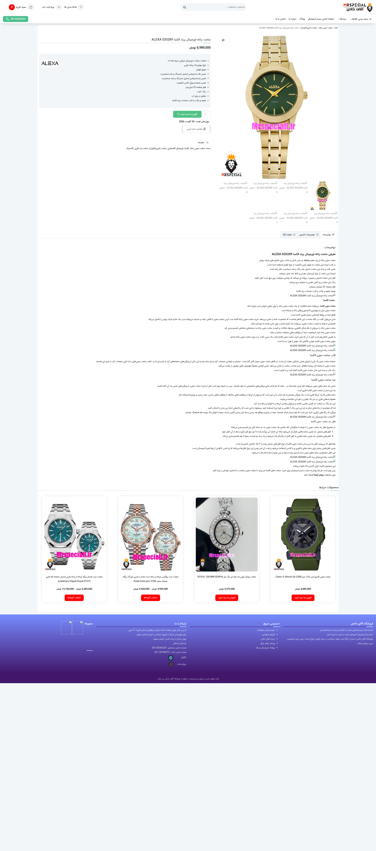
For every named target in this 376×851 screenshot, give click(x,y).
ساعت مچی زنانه (325, 28)
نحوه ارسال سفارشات (266, 630)
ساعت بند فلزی (141, 148)
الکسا (186, 148)
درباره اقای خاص (268, 639)
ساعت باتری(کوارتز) (309, 28)
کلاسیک (129, 148)
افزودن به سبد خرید (189, 114)
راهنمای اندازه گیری (195, 129)
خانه (336, 28)
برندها (343, 19)
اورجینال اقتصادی (175, 148)
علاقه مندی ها (70, 7)
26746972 (164, 652)
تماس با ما (281, 19)
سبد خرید (18, 7)
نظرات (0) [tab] (287, 235)
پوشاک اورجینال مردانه (265, 648)
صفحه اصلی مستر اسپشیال (321, 19)
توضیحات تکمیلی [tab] (307, 235)
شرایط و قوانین (268, 634)
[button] (223, 40)
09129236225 (18, 19)
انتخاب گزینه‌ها (150, 598)
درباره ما (292, 19)
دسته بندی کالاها (360, 19)
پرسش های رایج (268, 643)
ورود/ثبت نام (48, 7)
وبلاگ (302, 19)
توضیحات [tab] (326, 235)
